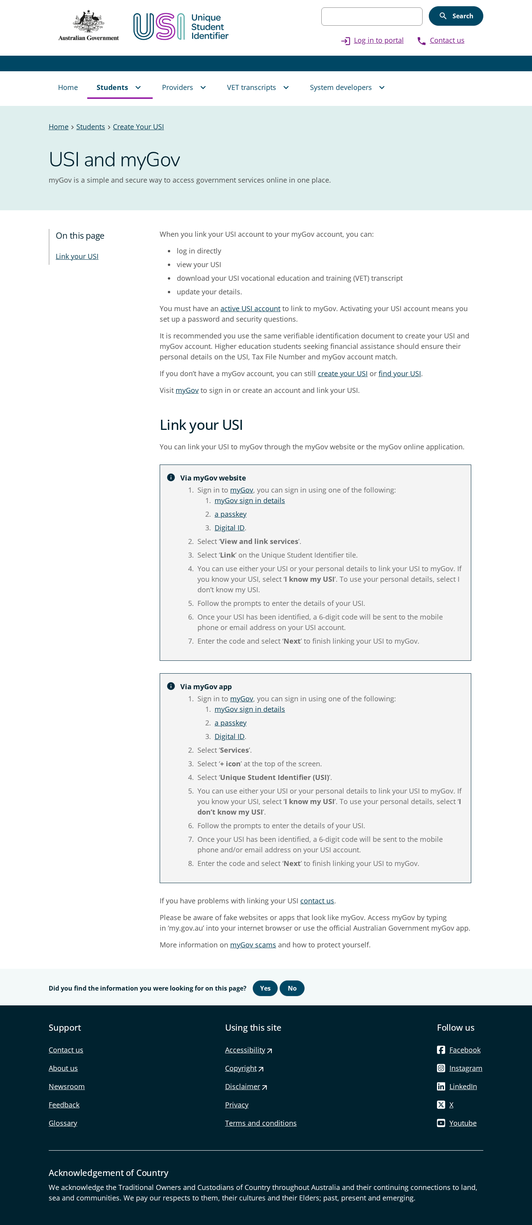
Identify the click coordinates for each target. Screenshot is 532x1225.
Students (90, 126)
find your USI (400, 373)
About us (63, 1068)
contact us (317, 900)
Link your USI (77, 256)
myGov (187, 390)
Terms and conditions (261, 1123)
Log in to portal (372, 40)
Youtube (463, 1123)
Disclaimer (246, 1086)
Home (59, 126)
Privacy (236, 1104)
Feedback (64, 1104)
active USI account (250, 308)
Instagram (466, 1068)
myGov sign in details (250, 500)
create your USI (343, 373)
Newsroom (67, 1086)
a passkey (231, 514)
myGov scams (253, 944)
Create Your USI (138, 126)
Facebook (465, 1049)
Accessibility (249, 1049)
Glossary (63, 1123)
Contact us (440, 40)
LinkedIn (463, 1086)
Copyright (244, 1068)
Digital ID (230, 527)
